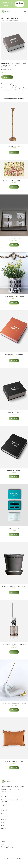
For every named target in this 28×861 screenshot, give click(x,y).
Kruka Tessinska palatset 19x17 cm (14, 296)
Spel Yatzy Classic (14, 528)
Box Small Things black (14, 412)
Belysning (3, 814)
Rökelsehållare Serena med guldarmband (14, 704)
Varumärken (17, 63)
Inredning (10, 63)
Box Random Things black (14, 470)
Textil (2, 825)
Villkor (3, 844)
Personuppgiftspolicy (7, 847)
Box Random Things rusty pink (14, 354)
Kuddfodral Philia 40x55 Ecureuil (14, 761)
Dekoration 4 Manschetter (14, 239)
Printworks (13, 65)
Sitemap (3, 850)
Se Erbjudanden (19, 3)
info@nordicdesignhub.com (8, 805)
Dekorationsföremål (6, 67)
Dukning (3, 816)
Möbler (3, 822)
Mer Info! (7, 77)
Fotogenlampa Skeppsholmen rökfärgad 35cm (14, 645)
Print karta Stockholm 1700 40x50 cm (14, 181)
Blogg (3, 838)
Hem (2, 20)
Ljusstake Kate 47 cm (14, 146)
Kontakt (3, 841)
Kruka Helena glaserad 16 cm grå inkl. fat (14, 586)
